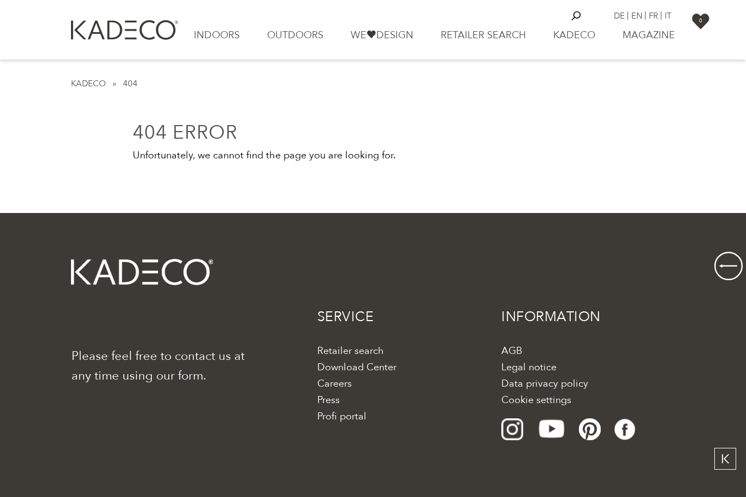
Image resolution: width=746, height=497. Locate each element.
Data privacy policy (544, 383)
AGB (511, 351)
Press (328, 400)
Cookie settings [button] (536, 400)
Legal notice (528, 367)
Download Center (356, 367)
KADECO (88, 83)
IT (668, 15)
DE (619, 15)
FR (653, 15)
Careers (334, 383)
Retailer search (483, 35)
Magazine (649, 35)
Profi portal (341, 416)
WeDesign (382, 35)
